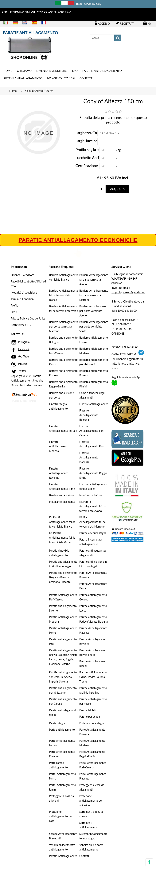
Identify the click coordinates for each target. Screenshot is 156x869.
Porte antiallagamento (62, 729)
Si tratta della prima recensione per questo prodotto (113, 119)
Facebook (23, 349)
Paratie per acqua (89, 716)
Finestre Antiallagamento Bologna (88, 415)
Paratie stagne (57, 723)
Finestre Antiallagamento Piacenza (88, 457)
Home (7, 70)
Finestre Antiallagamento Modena (58, 446)
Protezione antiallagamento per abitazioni (91, 800)
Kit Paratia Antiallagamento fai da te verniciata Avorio (92, 506)
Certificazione (87, 165)
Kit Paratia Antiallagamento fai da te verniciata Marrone (92, 522)
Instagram (24, 342)
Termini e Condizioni (22, 299)
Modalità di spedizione (24, 292)
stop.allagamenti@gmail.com (128, 292)
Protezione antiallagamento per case (60, 816)
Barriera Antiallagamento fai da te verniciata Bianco (63, 295)
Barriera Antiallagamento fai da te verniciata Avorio (93, 279)
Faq (75, 70)
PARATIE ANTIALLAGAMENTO (102, 70)
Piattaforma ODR (21, 325)
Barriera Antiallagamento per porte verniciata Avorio (93, 311)
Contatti (86, 78)
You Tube (23, 356)
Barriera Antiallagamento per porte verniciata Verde (93, 326)
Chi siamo (24, 70)
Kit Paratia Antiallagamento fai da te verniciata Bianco (62, 522)
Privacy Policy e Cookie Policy (28, 318)
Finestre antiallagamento (93, 404)
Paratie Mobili (87, 710)
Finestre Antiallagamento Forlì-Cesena (92, 430)
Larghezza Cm (87, 133)
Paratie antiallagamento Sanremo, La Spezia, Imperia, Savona (63, 677)
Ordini (14, 312)
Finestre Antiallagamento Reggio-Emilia (93, 473)
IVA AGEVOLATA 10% (61, 78)
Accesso (103, 23)
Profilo (14, 305)
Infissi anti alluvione (90, 495)
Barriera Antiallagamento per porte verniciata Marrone (63, 326)
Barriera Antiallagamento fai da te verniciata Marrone (93, 295)
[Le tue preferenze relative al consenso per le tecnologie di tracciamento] (149, 862)
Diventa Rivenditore (51, 70)
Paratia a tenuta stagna (92, 533)
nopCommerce (29, 400)
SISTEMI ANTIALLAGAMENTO (22, 78)
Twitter (22, 371)
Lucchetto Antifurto (92, 157)
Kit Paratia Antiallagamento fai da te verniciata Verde (62, 537)
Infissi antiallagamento (62, 501)
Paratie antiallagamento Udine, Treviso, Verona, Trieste (93, 677)
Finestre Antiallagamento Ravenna (58, 473)
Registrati (126, 23)
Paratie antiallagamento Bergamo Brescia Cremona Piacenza (63, 577)
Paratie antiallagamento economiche (78, 240)
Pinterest (23, 363)
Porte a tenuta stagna (91, 723)
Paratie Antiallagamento (63, 856)
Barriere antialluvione (61, 495)
